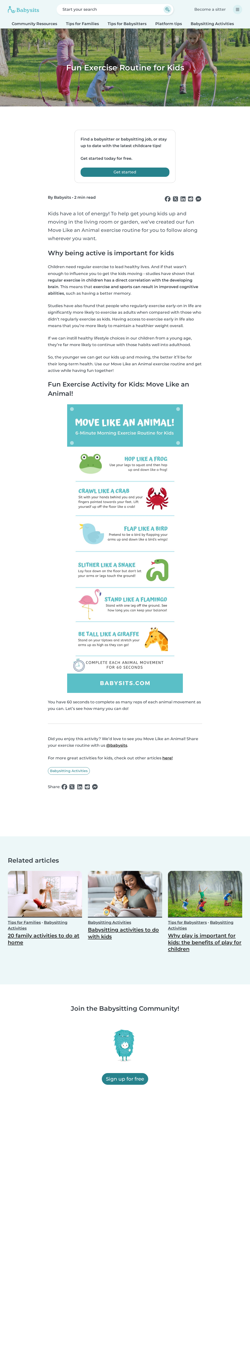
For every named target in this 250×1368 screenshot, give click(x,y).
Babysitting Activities (212, 23)
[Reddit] (190, 199)
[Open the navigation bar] (237, 9)
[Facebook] (167, 199)
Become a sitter (210, 9)
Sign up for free (125, 1079)
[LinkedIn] (183, 199)
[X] (175, 199)
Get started (125, 172)
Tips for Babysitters (127, 23)
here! (167, 758)
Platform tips (168, 23)
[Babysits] (23, 9)
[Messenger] (198, 199)
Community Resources (34, 23)
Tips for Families (82, 23)
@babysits (116, 745)
